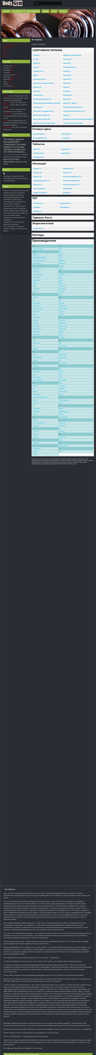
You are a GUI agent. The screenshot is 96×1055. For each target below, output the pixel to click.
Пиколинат (6, 68)
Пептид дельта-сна (9, 74)
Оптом (54, 11)
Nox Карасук (41, 44)
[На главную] (12, 3)
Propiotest (6, 72)
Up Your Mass (7, 86)
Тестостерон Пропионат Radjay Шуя (14, 148)
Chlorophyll (6, 70)
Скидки (45, 11)
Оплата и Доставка (32, 11)
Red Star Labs (7, 66)
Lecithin (5, 83)
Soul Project (7, 77)
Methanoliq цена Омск (21, 157)
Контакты (63, 11)
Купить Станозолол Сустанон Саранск (14, 144)
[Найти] (60, 3)
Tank (4, 81)
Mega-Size (6, 79)
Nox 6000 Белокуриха (13, 152)
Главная (6, 11)
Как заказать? (17, 11)
